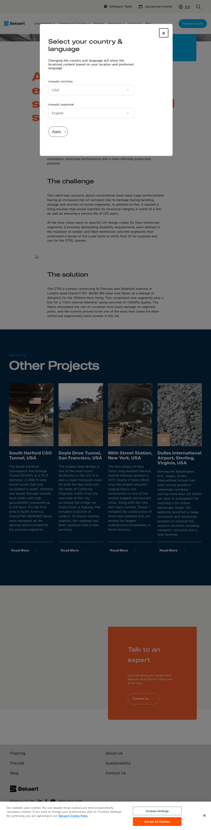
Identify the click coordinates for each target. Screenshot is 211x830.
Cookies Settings (157, 810)
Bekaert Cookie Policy (73, 815)
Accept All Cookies (157, 821)
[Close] (204, 815)
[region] (105, 816)
